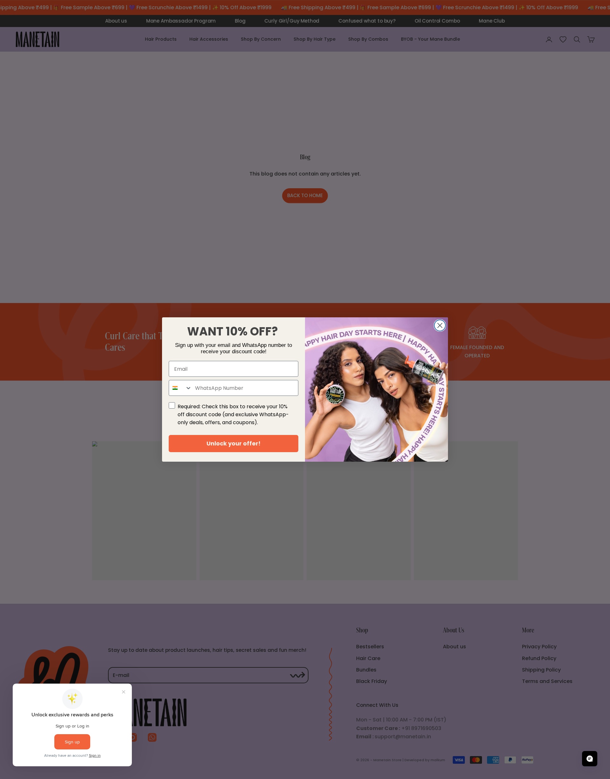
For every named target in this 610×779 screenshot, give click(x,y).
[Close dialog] (439, 325)
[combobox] (180, 388)
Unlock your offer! (234, 443)
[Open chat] (589, 758)
